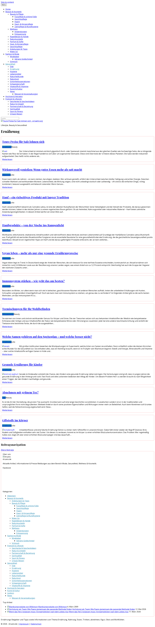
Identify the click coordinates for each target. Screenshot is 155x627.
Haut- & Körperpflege (24, 24)
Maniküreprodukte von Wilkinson (52, 606)
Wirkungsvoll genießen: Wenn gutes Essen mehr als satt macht (42, 169)
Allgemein (6, 175)
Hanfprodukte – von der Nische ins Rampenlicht (33, 225)
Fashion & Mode (12, 54)
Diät (12, 66)
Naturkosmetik (16, 39)
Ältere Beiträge (7, 450)
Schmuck (13, 61)
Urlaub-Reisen (16, 114)
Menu (4, 5)
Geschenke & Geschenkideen (22, 101)
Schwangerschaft (17, 84)
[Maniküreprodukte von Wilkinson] (22, 606)
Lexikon (10, 593)
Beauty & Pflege (16, 14)
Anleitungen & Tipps (18, 49)
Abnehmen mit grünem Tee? (20, 392)
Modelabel (14, 56)
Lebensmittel (15, 74)
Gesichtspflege (21, 19)
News (12, 91)
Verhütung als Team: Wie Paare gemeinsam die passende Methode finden (103, 609)
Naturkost (14, 79)
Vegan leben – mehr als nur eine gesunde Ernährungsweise (40, 253)
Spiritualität (15, 109)
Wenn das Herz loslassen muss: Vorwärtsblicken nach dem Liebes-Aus (98, 611)
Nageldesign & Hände (19, 36)
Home (8, 9)
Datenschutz (36, 624)
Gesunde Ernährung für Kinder (22, 364)
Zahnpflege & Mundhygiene (26, 26)
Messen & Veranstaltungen (26, 94)
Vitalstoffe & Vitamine (19, 86)
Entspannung (20, 34)
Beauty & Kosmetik (13, 11)
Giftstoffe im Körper (15, 420)
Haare (17, 21)
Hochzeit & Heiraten (14, 96)
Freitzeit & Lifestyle (13, 99)
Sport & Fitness (16, 111)
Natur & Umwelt (17, 104)
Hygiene (13, 71)
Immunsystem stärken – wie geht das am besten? (33, 281)
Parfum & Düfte (16, 41)
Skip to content (7, 2)
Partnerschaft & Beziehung (21, 106)
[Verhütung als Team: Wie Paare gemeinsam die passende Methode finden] (39, 609)
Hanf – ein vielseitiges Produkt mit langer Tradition (35, 197)
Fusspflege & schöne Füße (26, 16)
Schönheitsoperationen (20, 81)
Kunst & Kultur (16, 89)
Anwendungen (21, 31)
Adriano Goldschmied (23, 59)
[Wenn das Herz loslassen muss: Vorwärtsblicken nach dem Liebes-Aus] (38, 611)
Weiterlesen (7, 159)
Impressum (24, 624)
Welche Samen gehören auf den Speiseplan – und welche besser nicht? (47, 336)
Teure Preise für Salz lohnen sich (23, 141)
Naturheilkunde (16, 76)
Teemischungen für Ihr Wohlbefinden (26, 309)
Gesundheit (10, 64)
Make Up (14, 51)
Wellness (14, 29)
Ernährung (14, 69)
